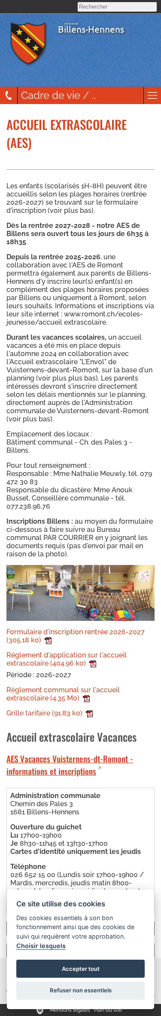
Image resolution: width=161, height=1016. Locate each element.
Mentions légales (70, 1010)
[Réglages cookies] (40, 1010)
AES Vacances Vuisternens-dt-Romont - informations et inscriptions (69, 764)
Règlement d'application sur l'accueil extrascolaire (66, 659)
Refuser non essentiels (81, 990)
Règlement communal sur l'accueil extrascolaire (63, 694)
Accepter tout (81, 968)
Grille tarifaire (44, 713)
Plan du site (108, 1010)
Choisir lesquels (41, 945)
